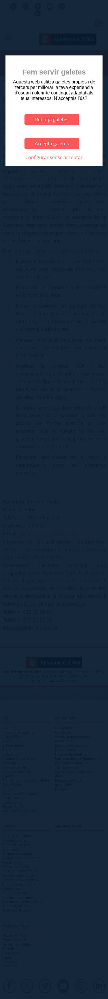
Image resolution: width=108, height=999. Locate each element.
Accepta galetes (52, 143)
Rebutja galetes (52, 119)
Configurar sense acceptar (54, 157)
